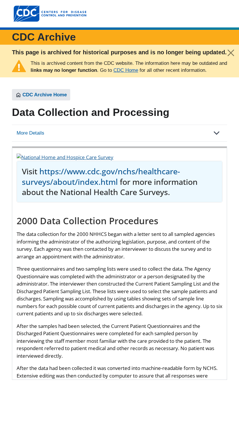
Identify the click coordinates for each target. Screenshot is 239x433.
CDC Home (125, 70)
